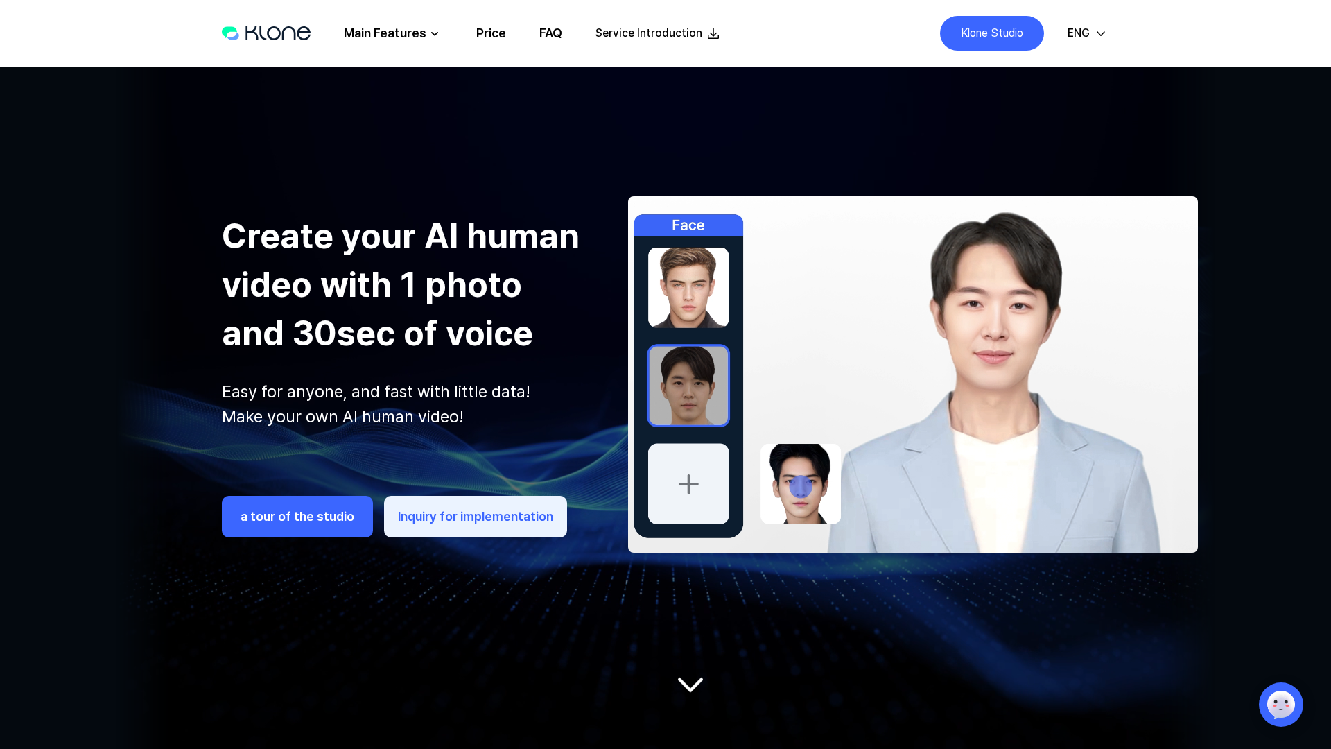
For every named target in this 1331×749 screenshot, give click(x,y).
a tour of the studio (297, 516)
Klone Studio (992, 33)
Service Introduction (648, 33)
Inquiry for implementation (475, 516)
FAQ (550, 33)
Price (491, 33)
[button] (1086, 33)
